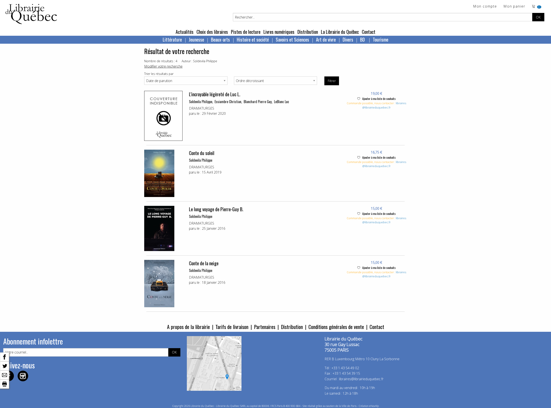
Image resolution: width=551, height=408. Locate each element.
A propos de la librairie (188, 326)
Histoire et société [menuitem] (253, 39)
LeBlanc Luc (281, 101)
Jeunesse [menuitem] (196, 39)
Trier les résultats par (158, 74)
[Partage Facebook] (4, 356)
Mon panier (514, 7)
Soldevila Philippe (200, 101)
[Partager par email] (4, 374)
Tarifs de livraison (231, 326)
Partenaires (264, 326)
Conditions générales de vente (336, 326)
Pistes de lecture (245, 31)
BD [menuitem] (363, 39)
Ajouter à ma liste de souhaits (379, 98)
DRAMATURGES (201, 108)
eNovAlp (374, 406)
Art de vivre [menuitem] (326, 39)
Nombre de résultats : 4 (160, 61)
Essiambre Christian (228, 101)
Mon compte (485, 7)
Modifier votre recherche (163, 66)
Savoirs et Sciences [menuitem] (292, 39)
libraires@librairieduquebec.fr (384, 105)
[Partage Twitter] (4, 365)
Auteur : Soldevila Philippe (199, 61)
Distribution (307, 31)
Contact (368, 31)
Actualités (184, 31)
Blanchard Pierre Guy (258, 101)
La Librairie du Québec (340, 31)
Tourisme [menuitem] (380, 39)
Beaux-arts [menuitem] (220, 39)
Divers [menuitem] (348, 39)
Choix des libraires (212, 31)
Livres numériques (278, 31)
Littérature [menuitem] (172, 39)
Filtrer (332, 81)
